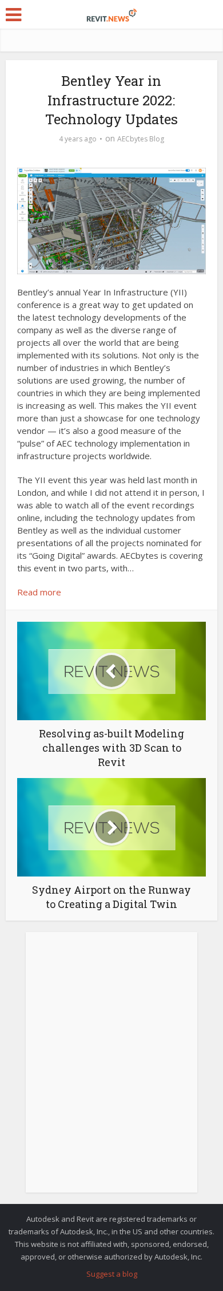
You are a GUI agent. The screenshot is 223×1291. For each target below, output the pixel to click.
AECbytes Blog (140, 139)
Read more (39, 592)
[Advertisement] (111, 1068)
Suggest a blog (111, 1274)
